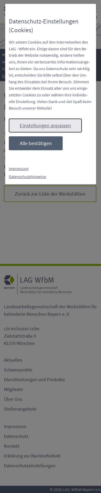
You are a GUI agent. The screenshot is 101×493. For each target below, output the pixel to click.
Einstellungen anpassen (45, 125)
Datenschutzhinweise (27, 176)
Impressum (18, 168)
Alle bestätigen (36, 143)
